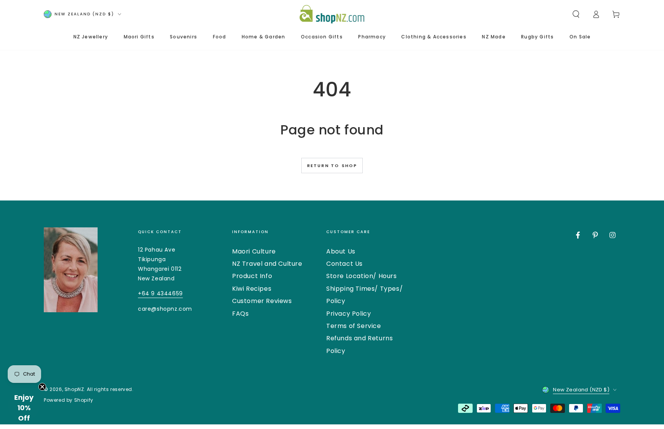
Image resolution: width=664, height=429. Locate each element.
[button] (576, 14)
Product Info (252, 276)
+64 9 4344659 (160, 293)
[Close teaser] (42, 387)
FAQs (240, 313)
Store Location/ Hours (361, 276)
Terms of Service (353, 325)
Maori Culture (254, 251)
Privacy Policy (348, 313)
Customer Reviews (262, 300)
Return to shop (332, 165)
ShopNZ (74, 389)
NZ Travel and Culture (267, 263)
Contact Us (344, 263)
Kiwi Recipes (251, 288)
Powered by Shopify (68, 400)
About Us (340, 251)
